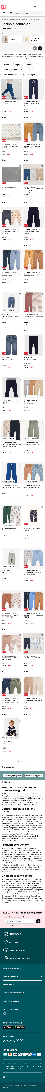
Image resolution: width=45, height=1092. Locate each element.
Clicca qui (21, 926)
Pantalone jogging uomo (13, 776)
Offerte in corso (10, 1066)
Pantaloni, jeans (34, 19)
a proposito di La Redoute (12, 968)
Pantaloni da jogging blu (34, 776)
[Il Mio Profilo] (34, 6)
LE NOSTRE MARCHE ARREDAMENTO (13, 993)
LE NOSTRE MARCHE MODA (11, 1001)
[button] (40, 6)
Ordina (6, 65)
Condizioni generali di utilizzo (14, 1068)
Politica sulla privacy (23, 1066)
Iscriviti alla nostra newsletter (16, 917)
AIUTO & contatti (8, 985)
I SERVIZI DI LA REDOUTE (10, 976)
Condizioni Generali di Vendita (11, 1064)
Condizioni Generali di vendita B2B (32, 1064)
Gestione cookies (36, 1066)
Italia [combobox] (7, 1077)
